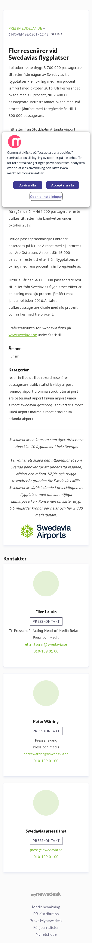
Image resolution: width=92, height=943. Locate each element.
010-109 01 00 (46, 651)
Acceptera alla (62, 185)
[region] (46, 169)
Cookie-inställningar (46, 196)
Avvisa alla (27, 185)
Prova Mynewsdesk (46, 920)
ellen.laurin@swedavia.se (46, 644)
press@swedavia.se (46, 849)
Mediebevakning (46, 906)
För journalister (46, 927)
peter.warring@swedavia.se (46, 753)
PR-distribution (46, 913)
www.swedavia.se (23, 334)
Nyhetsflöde (46, 934)
